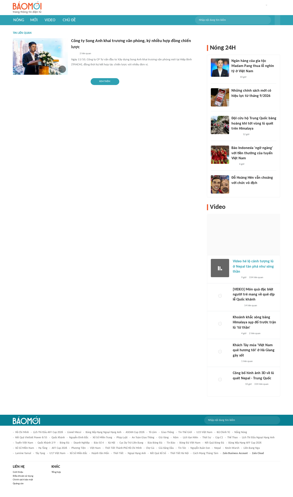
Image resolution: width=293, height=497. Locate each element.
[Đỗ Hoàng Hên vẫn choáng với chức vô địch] (220, 184)
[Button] (277, 20)
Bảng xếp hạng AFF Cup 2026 (244, 442)
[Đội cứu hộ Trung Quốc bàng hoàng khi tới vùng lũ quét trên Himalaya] (220, 125)
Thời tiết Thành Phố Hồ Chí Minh (123, 448)
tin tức (182, 448)
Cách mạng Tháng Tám (205, 453)
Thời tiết (118, 453)
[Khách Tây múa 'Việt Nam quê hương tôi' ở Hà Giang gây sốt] (220, 352)
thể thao (232, 437)
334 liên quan (256, 277)
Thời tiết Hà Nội (179, 453)
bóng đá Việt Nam (190, 442)
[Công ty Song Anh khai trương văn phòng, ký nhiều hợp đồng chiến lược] (40, 56)
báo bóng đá (155, 442)
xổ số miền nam (24, 448)
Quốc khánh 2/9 (46, 442)
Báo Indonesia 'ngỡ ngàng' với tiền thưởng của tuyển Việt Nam (252, 153)
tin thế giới (185, 432)
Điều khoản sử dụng (23, 476)
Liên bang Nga (252, 448)
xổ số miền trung (102, 437)
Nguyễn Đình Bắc (78, 437)
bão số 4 (99, 442)
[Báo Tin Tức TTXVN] (234, 102)
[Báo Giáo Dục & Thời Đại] (233, 164)
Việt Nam (95, 448)
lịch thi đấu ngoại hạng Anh (258, 437)
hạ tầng (42, 448)
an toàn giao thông (143, 437)
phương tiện (78, 448)
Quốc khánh (58, 437)
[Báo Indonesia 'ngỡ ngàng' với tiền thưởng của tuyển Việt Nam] (220, 155)
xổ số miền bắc (78, 453)
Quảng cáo (18, 483)
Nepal (217, 448)
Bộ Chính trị (223, 432)
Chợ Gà (150, 448)
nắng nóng (240, 432)
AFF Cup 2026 (59, 448)
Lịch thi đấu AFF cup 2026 (48, 432)
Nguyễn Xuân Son (200, 448)
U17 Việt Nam (57, 453)
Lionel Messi (74, 432)
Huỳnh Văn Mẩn (100, 453)
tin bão (171, 442)
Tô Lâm (153, 432)
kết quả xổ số (158, 453)
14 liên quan (250, 305)
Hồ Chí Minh (22, 432)
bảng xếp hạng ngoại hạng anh (103, 432)
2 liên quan (85, 53)
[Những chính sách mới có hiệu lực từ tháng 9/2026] (220, 97)
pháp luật (122, 437)
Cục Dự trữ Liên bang (131, 442)
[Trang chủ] (27, 7)
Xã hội (111, 442)
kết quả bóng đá (214, 442)
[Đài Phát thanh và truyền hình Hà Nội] (237, 384)
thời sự (206, 437)
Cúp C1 (219, 437)
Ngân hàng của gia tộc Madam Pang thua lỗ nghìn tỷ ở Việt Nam (252, 66)
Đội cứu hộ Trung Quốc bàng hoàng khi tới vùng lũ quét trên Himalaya (253, 123)
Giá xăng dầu (166, 448)
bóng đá (64, 442)
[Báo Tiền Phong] (235, 134)
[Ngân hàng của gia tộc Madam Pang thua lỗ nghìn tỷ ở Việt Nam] (220, 67)
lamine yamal (23, 453)
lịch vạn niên (190, 437)
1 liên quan (247, 361)
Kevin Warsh (232, 448)
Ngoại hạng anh (137, 453)
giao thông (167, 432)
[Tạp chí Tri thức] (74, 53)
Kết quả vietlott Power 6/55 (31, 437)
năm (176, 437)
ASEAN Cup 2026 (135, 432)
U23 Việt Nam (204, 432)
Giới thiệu (18, 472)
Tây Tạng (40, 453)
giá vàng (164, 437)
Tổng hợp (56, 472)
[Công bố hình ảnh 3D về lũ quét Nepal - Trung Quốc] (220, 380)
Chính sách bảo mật (23, 479)
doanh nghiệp (82, 442)
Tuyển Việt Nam (24, 442)
